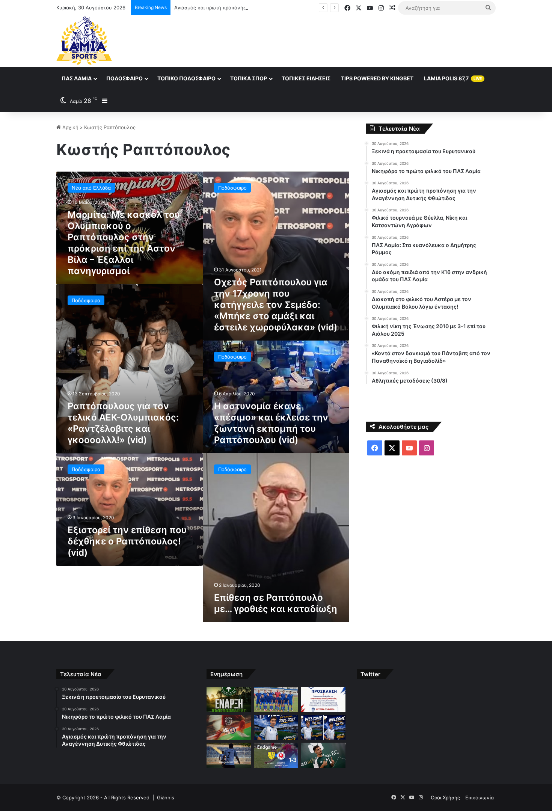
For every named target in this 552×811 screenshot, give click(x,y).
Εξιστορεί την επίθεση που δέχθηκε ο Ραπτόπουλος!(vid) (127, 541)
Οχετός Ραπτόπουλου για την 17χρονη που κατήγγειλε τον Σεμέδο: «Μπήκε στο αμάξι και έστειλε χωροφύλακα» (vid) (275, 305)
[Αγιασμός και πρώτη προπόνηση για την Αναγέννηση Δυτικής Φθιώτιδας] (323, 699)
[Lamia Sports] (84, 41)
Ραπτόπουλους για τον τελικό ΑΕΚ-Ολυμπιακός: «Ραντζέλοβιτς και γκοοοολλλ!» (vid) (123, 423)
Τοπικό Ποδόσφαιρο (186, 78)
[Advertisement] (351, 40)
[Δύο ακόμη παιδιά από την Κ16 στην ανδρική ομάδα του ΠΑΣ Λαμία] (323, 727)
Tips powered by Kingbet (377, 78)
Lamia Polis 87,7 (453, 78)
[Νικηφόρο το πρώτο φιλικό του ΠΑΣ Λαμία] (276, 699)
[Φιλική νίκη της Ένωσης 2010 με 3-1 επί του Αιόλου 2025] (276, 755)
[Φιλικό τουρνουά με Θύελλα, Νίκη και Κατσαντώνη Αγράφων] (229, 727)
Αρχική (69, 127)
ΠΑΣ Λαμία (77, 78)
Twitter (370, 674)
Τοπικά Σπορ (248, 78)
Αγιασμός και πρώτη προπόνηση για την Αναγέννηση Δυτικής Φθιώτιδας (258, 8)
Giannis (165, 797)
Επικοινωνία (479, 797)
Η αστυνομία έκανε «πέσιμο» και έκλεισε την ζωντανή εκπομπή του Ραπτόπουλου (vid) (271, 423)
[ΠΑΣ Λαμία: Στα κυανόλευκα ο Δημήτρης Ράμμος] (276, 727)
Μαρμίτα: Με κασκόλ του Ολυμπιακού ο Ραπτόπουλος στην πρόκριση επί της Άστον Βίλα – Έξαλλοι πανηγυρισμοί (124, 242)
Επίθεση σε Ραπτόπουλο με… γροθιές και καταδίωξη (275, 603)
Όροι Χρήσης (445, 797)
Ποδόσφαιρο (124, 78)
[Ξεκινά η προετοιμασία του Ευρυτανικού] (229, 699)
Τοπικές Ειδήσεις (306, 78)
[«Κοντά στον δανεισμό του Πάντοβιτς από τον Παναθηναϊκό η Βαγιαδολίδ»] (323, 755)
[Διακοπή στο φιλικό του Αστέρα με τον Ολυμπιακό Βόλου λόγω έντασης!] (229, 755)
